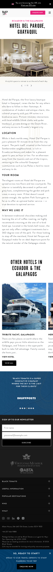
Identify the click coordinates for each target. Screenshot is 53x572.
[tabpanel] (26, 61)
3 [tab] (24, 408)
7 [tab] (33, 408)
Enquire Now (37, 13)
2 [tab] (22, 408)
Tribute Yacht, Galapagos (18, 334)
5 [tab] (29, 408)
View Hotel (8, 356)
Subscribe (26, 442)
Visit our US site (28, 5)
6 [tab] (31, 408)
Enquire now (26, 566)
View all (9, 363)
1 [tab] (20, 408)
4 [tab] (26, 408)
